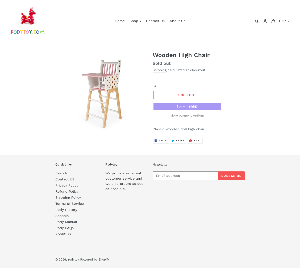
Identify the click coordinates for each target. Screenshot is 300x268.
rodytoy (73, 259)
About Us (63, 234)
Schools (62, 216)
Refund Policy (67, 191)
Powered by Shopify (95, 259)
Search (61, 173)
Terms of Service (69, 203)
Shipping (159, 70)
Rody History (66, 210)
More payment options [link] (187, 115)
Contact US (64, 179)
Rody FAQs (64, 228)
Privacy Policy (66, 185)
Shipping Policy (68, 197)
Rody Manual (66, 222)
